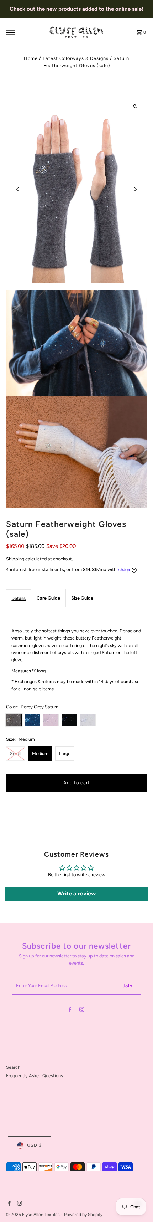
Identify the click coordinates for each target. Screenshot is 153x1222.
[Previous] (18, 189)
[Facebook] (70, 1011)
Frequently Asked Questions (34, 1075)
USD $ (34, 1145)
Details (18, 598)
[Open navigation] (24, 32)
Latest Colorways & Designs (76, 58)
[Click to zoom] (135, 107)
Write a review (76, 893)
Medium (40, 753)
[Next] (135, 189)
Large (64, 753)
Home (31, 58)
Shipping (15, 558)
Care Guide (48, 598)
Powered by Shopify (83, 1214)
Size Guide (82, 598)
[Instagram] (81, 1011)
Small (15, 753)
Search (13, 1067)
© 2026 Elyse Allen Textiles (33, 1214)
